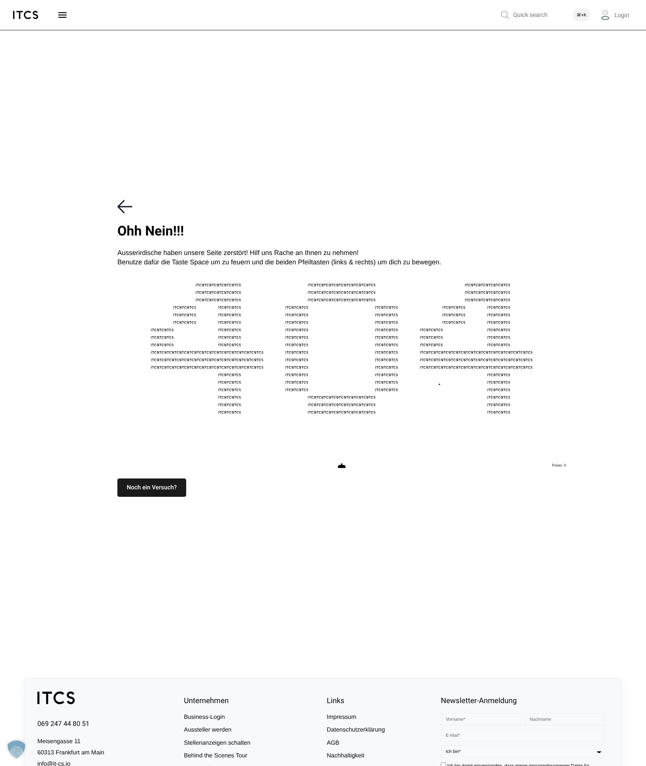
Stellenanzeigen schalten (217, 743)
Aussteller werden (207, 730)
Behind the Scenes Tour (215, 756)
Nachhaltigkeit (345, 756)
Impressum (341, 717)
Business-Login (204, 717)
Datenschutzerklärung (356, 730)
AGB (333, 743)
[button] (151, 487)
